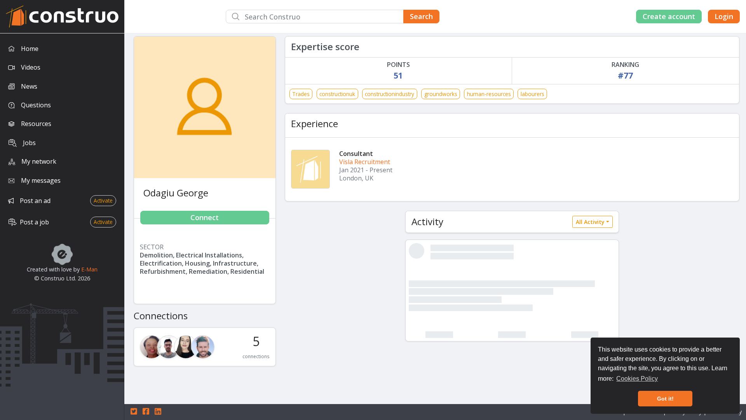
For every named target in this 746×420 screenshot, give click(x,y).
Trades (301, 94)
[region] (62, 226)
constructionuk (337, 94)
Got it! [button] (665, 399)
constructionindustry (389, 94)
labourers (532, 94)
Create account (669, 16)
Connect (204, 217)
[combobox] (332, 16)
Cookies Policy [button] (637, 378)
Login (724, 16)
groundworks (440, 94)
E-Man (89, 269)
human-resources (489, 94)
